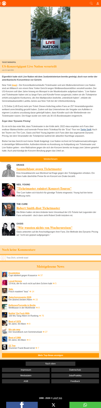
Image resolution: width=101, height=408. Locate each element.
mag (14, 85)
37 (41, 275)
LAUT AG (57, 398)
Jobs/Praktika (75, 375)
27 (46, 332)
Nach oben (50, 364)
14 (33, 291)
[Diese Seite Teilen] (22, 405)
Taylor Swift (85, 129)
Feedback (75, 381)
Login (97, 3)
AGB (26, 381)
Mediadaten (25, 375)
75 (43, 316)
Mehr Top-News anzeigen (50, 355)
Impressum (26, 370)
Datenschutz (75, 370)
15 (36, 299)
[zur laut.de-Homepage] (3, 3)
